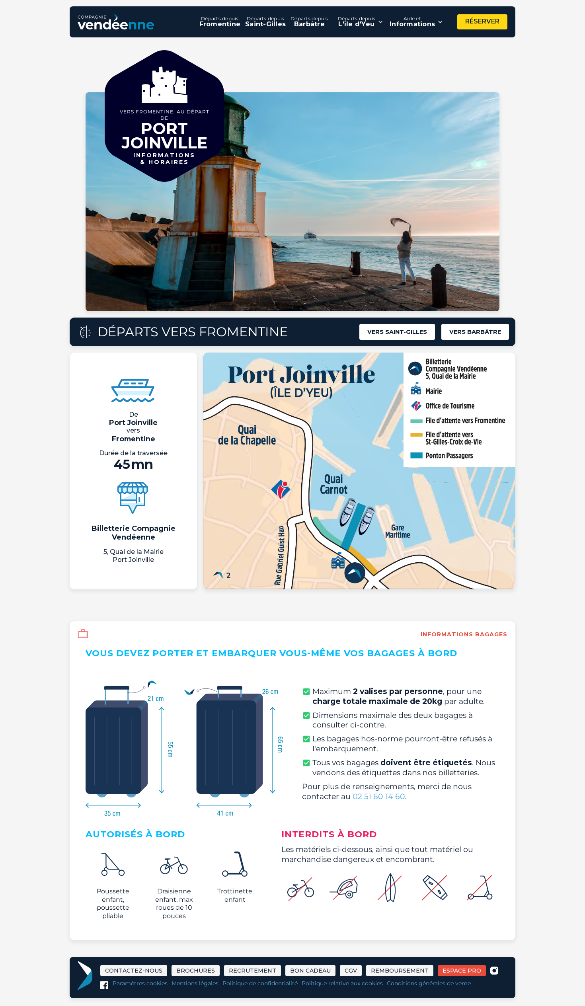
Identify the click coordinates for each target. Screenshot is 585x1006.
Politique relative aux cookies (342, 983)
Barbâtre (309, 22)
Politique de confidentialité (260, 983)
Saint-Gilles (265, 22)
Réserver (482, 21)
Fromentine (220, 22)
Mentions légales (195, 983)
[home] (116, 21)
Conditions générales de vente (429, 983)
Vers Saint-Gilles (397, 331)
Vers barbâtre (475, 331)
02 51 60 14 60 (379, 796)
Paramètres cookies (140, 983)
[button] (361, 21)
